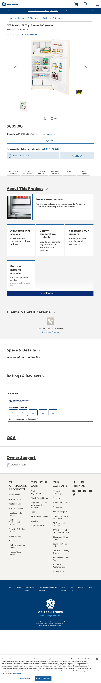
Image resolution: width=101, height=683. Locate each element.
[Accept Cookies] (97, 659)
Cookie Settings (25, 678)
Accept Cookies (43, 678)
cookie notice (16, 673)
